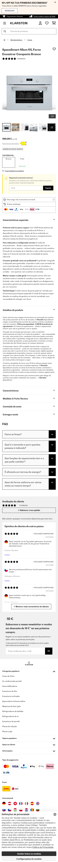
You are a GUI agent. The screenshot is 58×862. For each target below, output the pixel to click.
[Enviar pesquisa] (5, 31)
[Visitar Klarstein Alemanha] (4, 803)
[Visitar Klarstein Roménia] (32, 810)
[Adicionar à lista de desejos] (54, 49)
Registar (48, 188)
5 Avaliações (21, 58)
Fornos (29, 40)
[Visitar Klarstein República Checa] (9, 810)
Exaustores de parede (11, 721)
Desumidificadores (9, 686)
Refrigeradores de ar (10, 716)
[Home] (7, 40)
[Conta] (40, 23)
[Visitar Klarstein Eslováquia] (4, 810)
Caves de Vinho (8, 676)
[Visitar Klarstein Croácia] (26, 810)
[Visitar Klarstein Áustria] (9, 803)
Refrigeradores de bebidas (12, 711)
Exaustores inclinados (11, 696)
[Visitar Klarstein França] (21, 803)
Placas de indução (9, 726)
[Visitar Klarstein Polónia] (21, 810)
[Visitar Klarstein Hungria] (15, 810)
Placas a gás (7, 731)
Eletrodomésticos (16, 40)
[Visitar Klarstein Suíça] (15, 803)
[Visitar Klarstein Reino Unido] (37, 803)
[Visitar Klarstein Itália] (26, 803)
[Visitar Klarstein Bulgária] (37, 810)
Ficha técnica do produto (10, 143)
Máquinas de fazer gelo (11, 706)
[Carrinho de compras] (54, 23)
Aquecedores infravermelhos (13, 701)
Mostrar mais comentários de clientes (32, 606)
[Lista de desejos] (47, 23)
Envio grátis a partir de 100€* (45, 16)
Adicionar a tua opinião (29, 510)
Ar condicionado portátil (12, 681)
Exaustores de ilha (9, 691)
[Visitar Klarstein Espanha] (32, 803)
